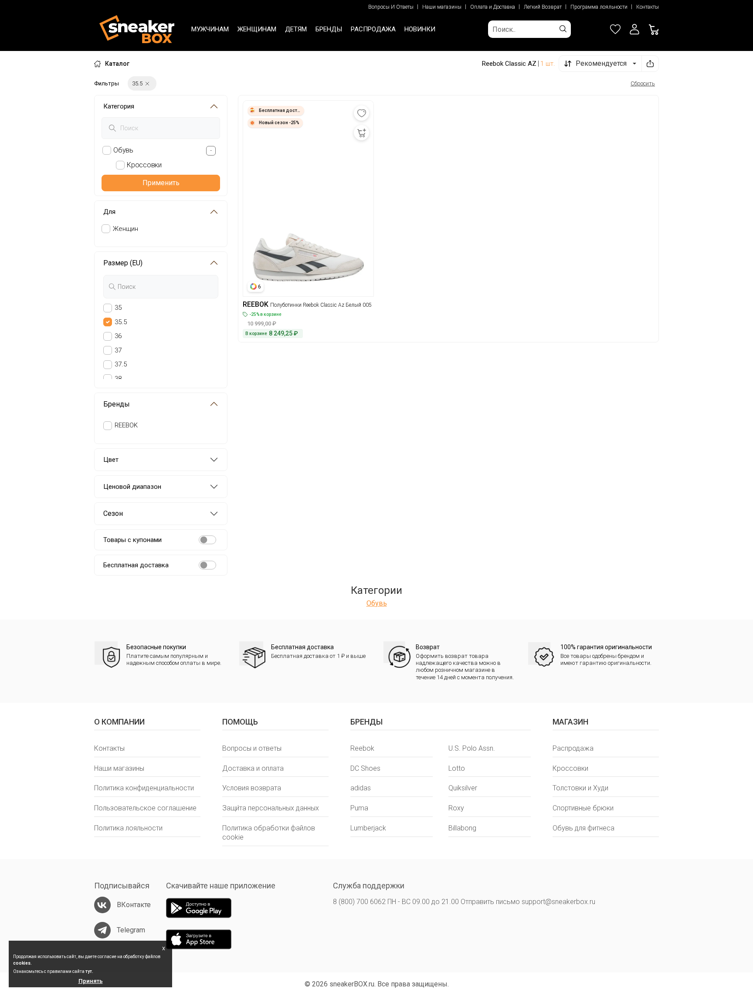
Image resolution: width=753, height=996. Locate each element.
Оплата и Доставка (492, 7)
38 (118, 379)
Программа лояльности (599, 7)
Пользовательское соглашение (145, 808)
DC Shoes (365, 768)
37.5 (121, 364)
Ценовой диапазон (132, 487)
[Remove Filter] (147, 83)
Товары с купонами (132, 540)
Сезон (113, 513)
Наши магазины (441, 7)
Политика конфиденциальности (144, 788)
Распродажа (573, 748)
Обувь (376, 603)
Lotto (456, 768)
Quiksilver (462, 788)
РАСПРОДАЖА (373, 29)
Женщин (125, 229)
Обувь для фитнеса (583, 828)
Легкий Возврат (543, 7)
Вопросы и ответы (252, 748)
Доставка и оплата (253, 768)
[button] (634, 29)
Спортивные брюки (583, 808)
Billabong (462, 828)
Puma (359, 808)
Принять (90, 981)
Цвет (111, 460)
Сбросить (643, 83)
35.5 (121, 322)
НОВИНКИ (419, 29)
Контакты (647, 7)
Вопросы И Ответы (391, 7)
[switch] (207, 539)
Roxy (456, 808)
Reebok (362, 748)
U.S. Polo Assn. (471, 748)
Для (109, 212)
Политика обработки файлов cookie (268, 832)
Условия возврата (251, 788)
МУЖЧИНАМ (210, 29)
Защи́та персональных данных (270, 808)
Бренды (116, 404)
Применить (161, 183)
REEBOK (126, 425)
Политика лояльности (128, 828)
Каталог (117, 63)
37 (118, 350)
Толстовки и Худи (580, 788)
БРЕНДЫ (328, 29)
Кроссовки (570, 768)
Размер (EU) (122, 263)
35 (118, 308)
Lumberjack (368, 828)
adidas (360, 788)
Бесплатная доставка (136, 565)
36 (118, 336)
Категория (118, 106)
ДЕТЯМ (296, 29)
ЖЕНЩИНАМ (256, 29)
